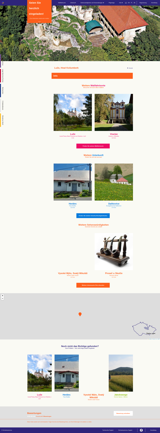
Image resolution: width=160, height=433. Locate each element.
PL (131, 2)
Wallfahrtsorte (62, 2)
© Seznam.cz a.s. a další (156, 338)
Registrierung (143, 2)
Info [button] (120, 2)
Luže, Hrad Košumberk (66, 68)
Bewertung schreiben (123, 413)
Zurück (130, 68)
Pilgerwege (112, 2)
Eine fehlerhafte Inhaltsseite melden (39, 18)
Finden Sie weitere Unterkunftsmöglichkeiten (93, 215)
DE (134, 2)
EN (129, 2)
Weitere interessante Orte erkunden (93, 285)
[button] (80, 314)
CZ (126, 2)
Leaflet (150, 338)
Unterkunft (73, 2)
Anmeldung (154, 2)
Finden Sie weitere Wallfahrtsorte (93, 146)
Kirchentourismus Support (125, 430)
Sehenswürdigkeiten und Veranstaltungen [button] (91, 2)
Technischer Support (107, 430)
